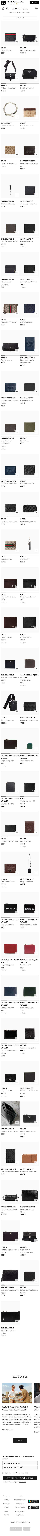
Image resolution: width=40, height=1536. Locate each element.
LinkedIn (6, 1511)
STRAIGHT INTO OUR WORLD (20, 1478)
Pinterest (6, 1507)
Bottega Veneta (27, 161)
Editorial (6, 1515)
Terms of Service (20, 1507)
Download (34, 2)
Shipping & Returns (20, 1500)
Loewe (23, 438)
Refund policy (20, 1503)
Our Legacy (6, 123)
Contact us (6, 1496)
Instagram (6, 1503)
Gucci (3, 48)
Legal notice (19, 1515)
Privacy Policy (22, 1482)
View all (20, 1440)
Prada (23, 48)
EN (25, 1528)
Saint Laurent (7, 201)
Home (10, 12)
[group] (10, 33)
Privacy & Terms (20, 1511)
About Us (20, 1496)
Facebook (6, 1500)
